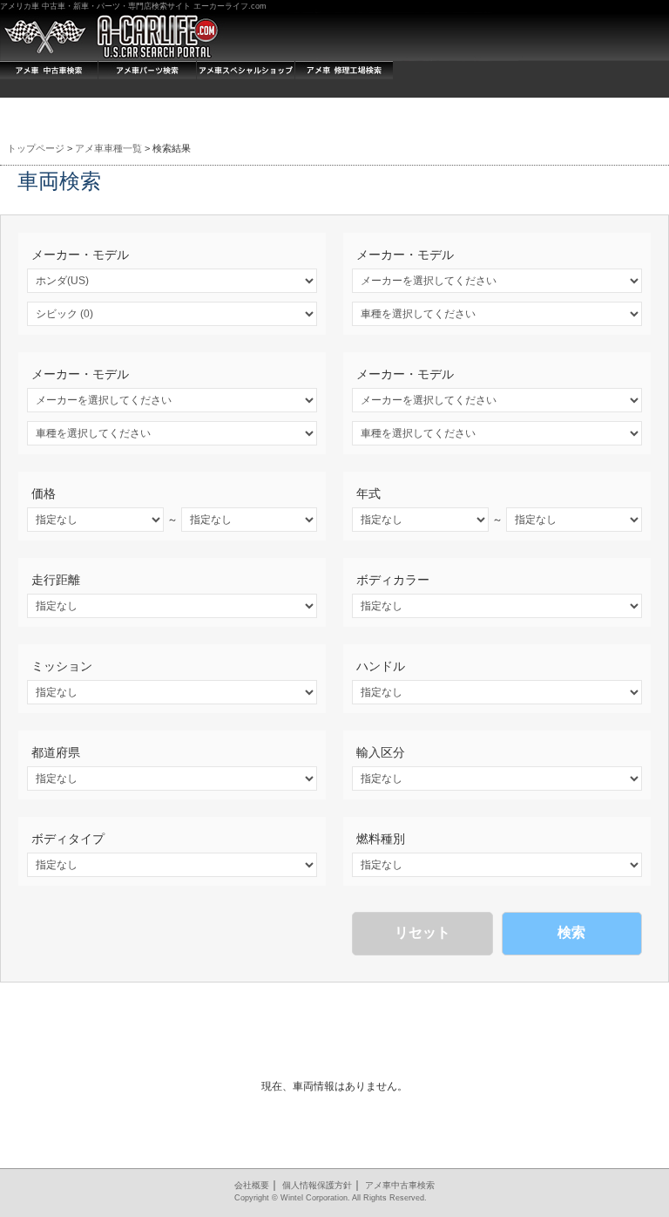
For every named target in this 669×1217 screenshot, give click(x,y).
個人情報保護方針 (317, 1185)
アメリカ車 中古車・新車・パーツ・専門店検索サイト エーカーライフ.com (133, 6)
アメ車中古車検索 (400, 1185)
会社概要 (251, 1185)
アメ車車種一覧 (108, 148)
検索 (571, 932)
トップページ (35, 148)
